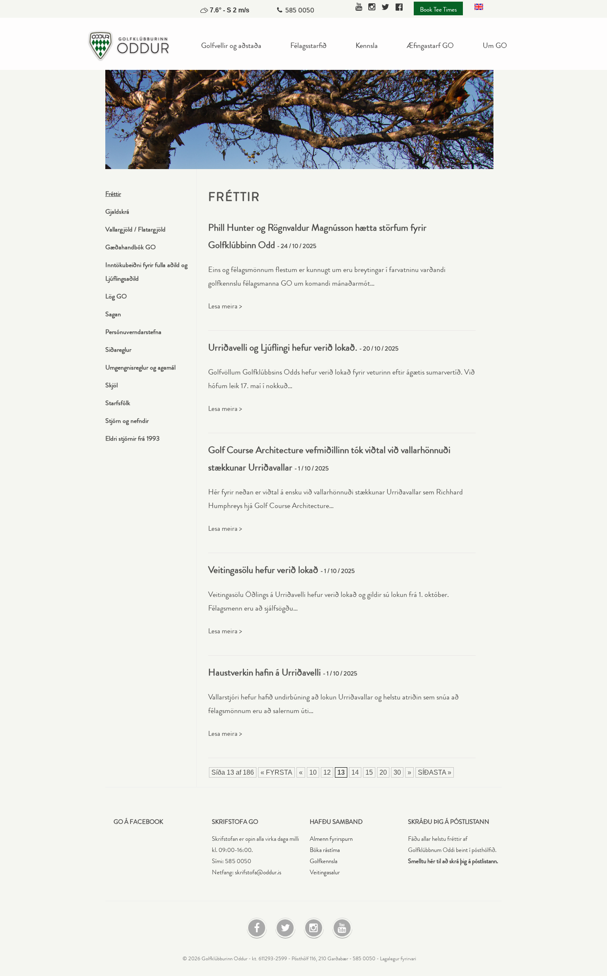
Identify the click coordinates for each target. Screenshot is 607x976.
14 (355, 772)
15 (369, 772)
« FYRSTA (276, 772)
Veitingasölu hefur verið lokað (263, 570)
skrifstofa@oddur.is (258, 872)
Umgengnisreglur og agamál (140, 367)
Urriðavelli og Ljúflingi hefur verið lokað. (282, 347)
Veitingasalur (325, 872)
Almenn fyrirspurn (331, 839)
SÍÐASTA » (434, 772)
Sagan (113, 314)
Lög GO (116, 296)
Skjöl (111, 385)
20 (383, 772)
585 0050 (299, 10)
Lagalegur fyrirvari (398, 958)
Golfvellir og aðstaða (231, 45)
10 (313, 772)
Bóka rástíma (325, 850)
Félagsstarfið (308, 45)
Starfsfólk (117, 403)
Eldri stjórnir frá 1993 (132, 438)
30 (397, 772)
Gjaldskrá (117, 211)
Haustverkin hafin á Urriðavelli (264, 672)
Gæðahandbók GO (130, 247)
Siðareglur (118, 349)
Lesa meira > (225, 306)
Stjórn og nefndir (127, 420)
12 (327, 772)
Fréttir (113, 193)
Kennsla (367, 45)
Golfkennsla (323, 861)
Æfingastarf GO (430, 45)
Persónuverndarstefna (133, 331)
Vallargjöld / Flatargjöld (135, 229)
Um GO (495, 45)
